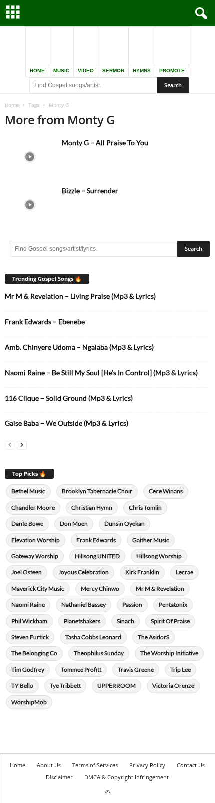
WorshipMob (29, 702)
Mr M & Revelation (160, 588)
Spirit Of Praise (170, 621)
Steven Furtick (30, 637)
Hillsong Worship (159, 556)
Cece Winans (166, 491)
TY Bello (23, 685)
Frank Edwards (96, 540)
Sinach (125, 621)
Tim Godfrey (28, 669)
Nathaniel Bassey (84, 604)
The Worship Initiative (169, 653)
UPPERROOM (117, 685)
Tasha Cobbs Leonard (94, 637)
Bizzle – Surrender (90, 190)
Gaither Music (151, 540)
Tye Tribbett (65, 685)
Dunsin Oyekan (124, 523)
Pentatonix (173, 604)
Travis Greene (136, 669)
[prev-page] (10, 444)
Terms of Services (95, 765)
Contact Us (191, 765)
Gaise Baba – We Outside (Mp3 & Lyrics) (66, 423)
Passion (132, 604)
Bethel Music (29, 491)
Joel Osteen (27, 572)
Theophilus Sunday (99, 653)
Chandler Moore (33, 507)
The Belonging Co (35, 653)
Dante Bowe (28, 523)
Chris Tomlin (145, 507)
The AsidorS (154, 637)
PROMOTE (172, 70)
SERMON (113, 70)
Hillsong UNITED (97, 556)
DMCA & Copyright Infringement (126, 777)
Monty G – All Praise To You (105, 142)
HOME (37, 70)
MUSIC (62, 70)
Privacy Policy (148, 765)
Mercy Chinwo (100, 588)
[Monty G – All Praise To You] (30, 156)
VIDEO (86, 70)
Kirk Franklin (143, 572)
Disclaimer (59, 777)
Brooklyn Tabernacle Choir (97, 491)
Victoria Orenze (173, 685)
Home (12, 104)
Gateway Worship (35, 556)
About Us (49, 765)
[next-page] (22, 444)
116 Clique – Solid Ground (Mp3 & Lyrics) (69, 398)
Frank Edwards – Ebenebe (45, 321)
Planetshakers (82, 621)
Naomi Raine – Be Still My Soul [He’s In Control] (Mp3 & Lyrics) (101, 372)
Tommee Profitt (81, 669)
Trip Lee (180, 669)
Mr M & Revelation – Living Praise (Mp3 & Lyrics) (80, 296)
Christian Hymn (92, 507)
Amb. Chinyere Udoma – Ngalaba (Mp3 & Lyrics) (79, 347)
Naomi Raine (28, 604)
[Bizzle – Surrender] (30, 204)
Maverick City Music (38, 588)
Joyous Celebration (83, 572)
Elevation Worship (36, 540)
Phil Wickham (30, 621)
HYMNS (142, 70)
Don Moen (74, 523)
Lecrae (185, 572)
